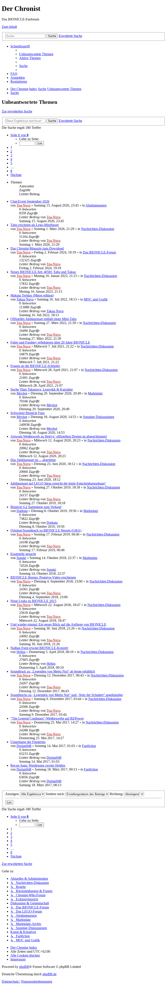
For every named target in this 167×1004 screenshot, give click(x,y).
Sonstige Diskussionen (98, 417)
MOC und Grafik (96, 299)
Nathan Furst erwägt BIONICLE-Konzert (39, 648)
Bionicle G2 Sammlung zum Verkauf (35, 507)
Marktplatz (95, 393)
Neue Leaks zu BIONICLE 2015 (33, 601)
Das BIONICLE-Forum (99, 252)
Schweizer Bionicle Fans (27, 413)
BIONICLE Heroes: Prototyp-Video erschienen (43, 577)
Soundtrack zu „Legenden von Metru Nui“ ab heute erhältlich (52, 671)
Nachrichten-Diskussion (97, 229)
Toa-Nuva (23, 205)
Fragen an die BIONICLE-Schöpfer (35, 366)
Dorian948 (24, 746)
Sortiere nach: (55, 794)
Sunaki (21, 558)
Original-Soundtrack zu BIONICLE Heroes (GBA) (45, 530)
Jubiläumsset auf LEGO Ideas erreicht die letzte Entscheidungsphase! (57, 483)
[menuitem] (36, 54)
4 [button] (11, 159)
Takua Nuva (25, 299)
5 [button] (11, 163)
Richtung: (117, 794)
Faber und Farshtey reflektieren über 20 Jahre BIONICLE (50, 342)
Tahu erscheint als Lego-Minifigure (34, 225)
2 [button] (11, 151)
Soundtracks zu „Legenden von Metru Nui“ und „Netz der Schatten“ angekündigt (66, 695)
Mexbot (22, 393)
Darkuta (22, 511)
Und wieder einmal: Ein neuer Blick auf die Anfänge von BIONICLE (58, 624)
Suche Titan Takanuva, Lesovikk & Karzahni (41, 389)
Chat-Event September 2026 (29, 201)
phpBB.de (49, 974)
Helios (21, 652)
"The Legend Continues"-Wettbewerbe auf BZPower (47, 718)
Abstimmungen (96, 205)
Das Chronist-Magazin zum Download (37, 248)
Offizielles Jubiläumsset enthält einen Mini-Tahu (43, 319)
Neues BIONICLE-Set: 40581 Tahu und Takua (43, 272)
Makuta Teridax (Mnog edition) (32, 295)
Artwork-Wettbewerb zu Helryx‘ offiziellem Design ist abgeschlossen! (58, 436)
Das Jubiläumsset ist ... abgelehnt (33, 460)
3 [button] (11, 155)
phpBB (24, 967)
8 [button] (11, 171)
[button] (19, 135)
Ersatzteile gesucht (23, 554)
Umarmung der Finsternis (27, 742)
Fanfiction (89, 746)
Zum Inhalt (9, 27)
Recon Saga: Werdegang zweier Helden (37, 765)
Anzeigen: (12, 794)
